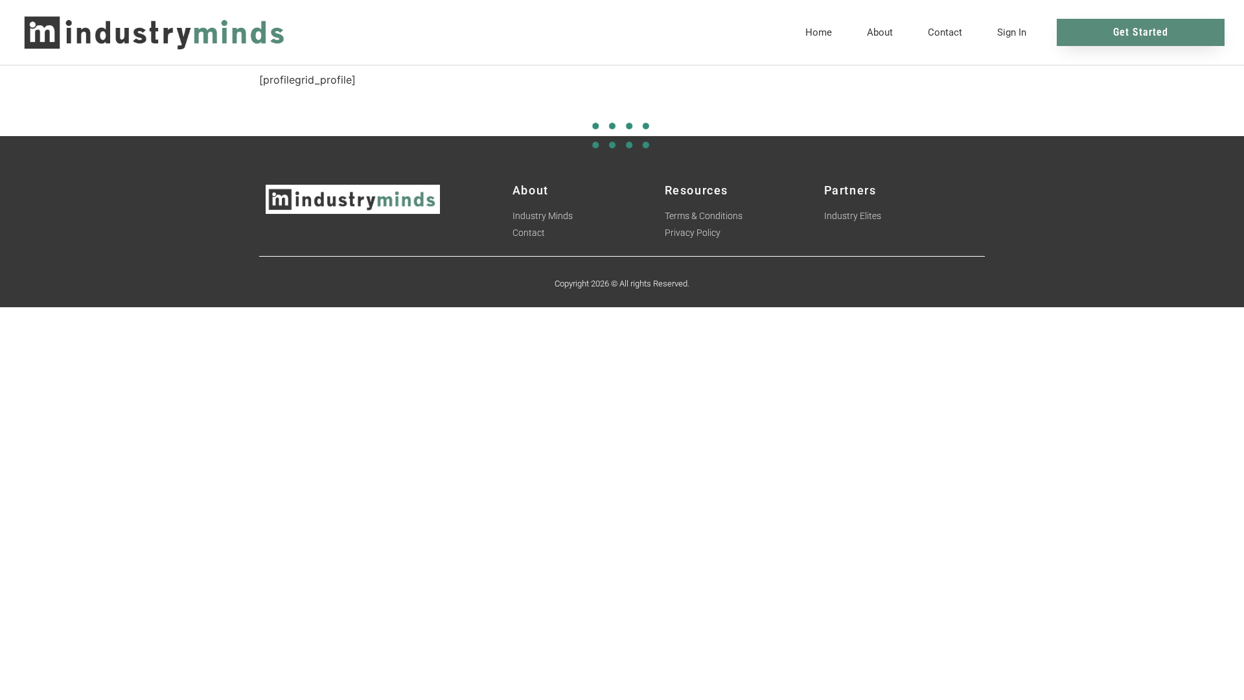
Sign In (1011, 32)
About (880, 32)
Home (818, 32)
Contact (945, 32)
